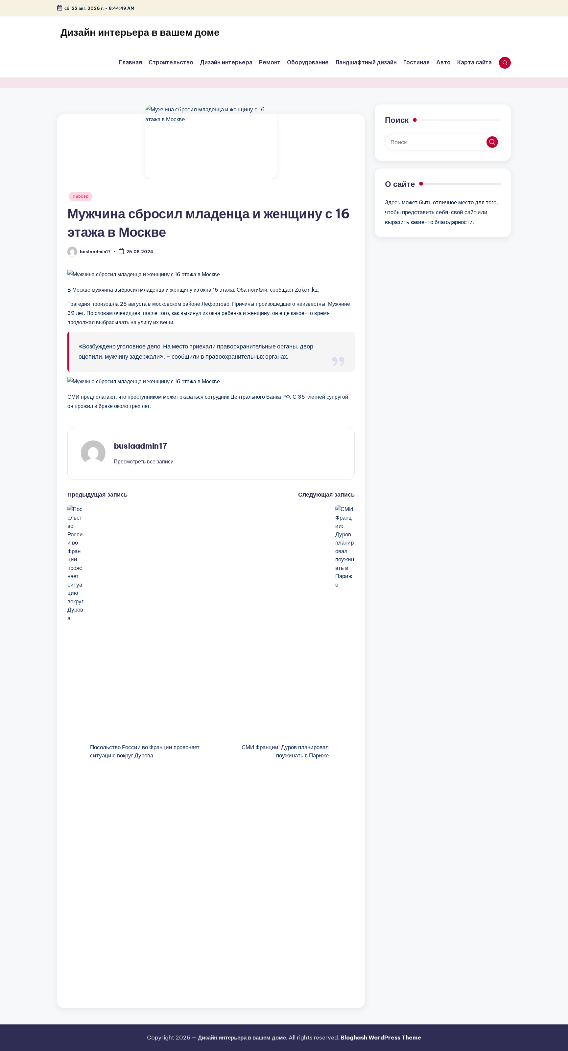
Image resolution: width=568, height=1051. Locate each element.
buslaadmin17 (140, 446)
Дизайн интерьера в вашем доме (140, 32)
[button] (144, 461)
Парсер (80, 196)
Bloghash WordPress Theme (381, 1037)
